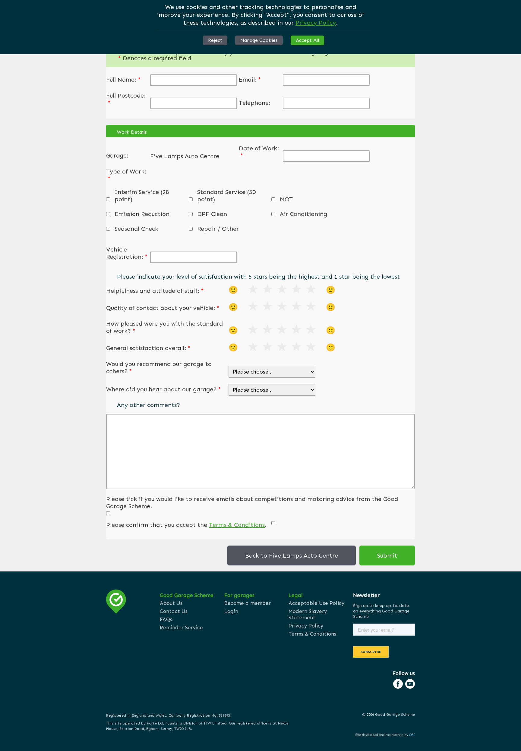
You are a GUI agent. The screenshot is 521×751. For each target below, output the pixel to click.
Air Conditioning (303, 213)
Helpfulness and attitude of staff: (155, 290)
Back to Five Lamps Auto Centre (291, 555)
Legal (296, 595)
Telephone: (254, 102)
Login (231, 611)
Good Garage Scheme (186, 595)
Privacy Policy (315, 22)
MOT (286, 199)
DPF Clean (212, 213)
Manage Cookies (259, 40)
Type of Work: (126, 175)
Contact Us (174, 611)
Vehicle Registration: (127, 253)
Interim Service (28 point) (142, 195)
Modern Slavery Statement (308, 614)
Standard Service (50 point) (226, 195)
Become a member (247, 603)
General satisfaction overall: (148, 348)
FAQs (166, 619)
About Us (171, 603)
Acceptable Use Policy (316, 603)
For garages (239, 595)
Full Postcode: (126, 99)
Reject (215, 40)
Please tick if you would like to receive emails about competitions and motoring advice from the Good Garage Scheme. (252, 502)
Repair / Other (218, 228)
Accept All (307, 40)
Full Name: (123, 79)
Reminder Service (181, 627)
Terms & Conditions (237, 524)
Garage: (117, 155)
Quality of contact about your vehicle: (162, 307)
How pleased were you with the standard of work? (164, 327)
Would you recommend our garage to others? (159, 367)
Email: (250, 79)
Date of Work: (259, 152)
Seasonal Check (136, 228)
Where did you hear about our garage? (163, 389)
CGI (412, 735)
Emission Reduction (142, 213)
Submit (387, 555)
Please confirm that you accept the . (186, 524)
